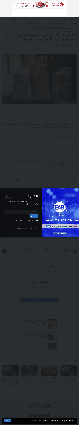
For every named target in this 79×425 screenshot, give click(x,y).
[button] (7, 420)
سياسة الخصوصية (48, 421)
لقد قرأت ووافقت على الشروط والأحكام (25, 220)
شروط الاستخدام (35, 421)
